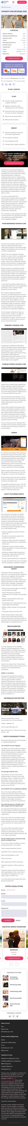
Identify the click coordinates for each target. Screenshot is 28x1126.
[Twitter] (10, 84)
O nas (2, 1045)
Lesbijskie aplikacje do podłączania (11, 1061)
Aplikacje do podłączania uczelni (10, 1058)
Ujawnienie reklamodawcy (8, 1042)
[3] (11, 890)
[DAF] (5, 984)
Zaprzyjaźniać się (6, 1069)
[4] (12, 890)
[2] (9, 890)
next (17, 964)
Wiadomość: (5, 908)
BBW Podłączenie (6, 1064)
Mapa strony (4, 1029)
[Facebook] (2, 84)
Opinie (3, 1040)
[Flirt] (14, 71)
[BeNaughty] (6, 71)
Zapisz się (22, 2)
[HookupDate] (5, 978)
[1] (7, 890)
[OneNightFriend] (21, 71)
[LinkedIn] (6, 84)
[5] (14, 890)
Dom (2, 1026)
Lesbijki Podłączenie (6, 1066)
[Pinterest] (13, 84)
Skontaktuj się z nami (7, 1031)
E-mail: (3, 901)
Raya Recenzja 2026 (15, 998)
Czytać (14, 954)
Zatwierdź (8, 920)
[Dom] (5, 2)
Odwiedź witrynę (14, 58)
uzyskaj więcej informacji (14, 163)
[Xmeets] (5, 1004)
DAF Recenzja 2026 (15, 985)
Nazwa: (3, 893)
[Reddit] (9, 1016)
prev (11, 964)
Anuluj (18, 920)
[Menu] (13, 2)
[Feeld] (5, 991)
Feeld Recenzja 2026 (16, 991)
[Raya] (5, 998)
